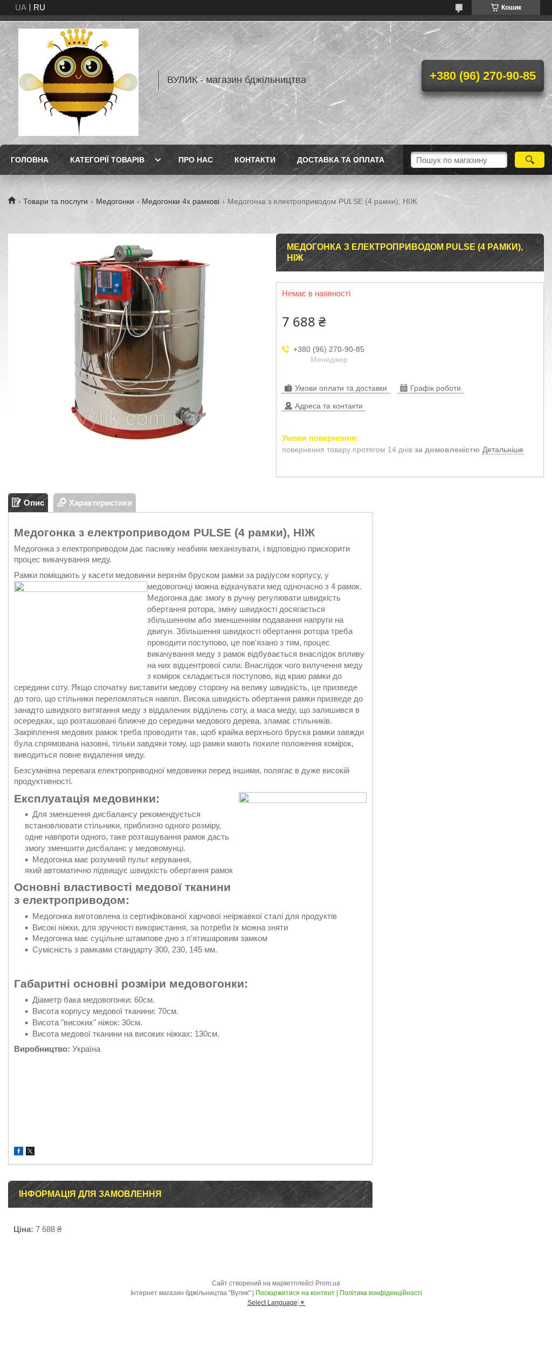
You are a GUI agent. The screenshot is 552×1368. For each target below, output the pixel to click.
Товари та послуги (55, 201)
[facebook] (18, 1152)
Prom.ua (327, 1283)
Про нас (195, 159)
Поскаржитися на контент (295, 1293)
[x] (30, 1152)
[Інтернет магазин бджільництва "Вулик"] (78, 80)
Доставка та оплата (340, 159)
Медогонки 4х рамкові (180, 201)
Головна (30, 159)
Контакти (254, 159)
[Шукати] (529, 160)
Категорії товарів (107, 159)
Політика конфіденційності (381, 1293)
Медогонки (115, 201)
